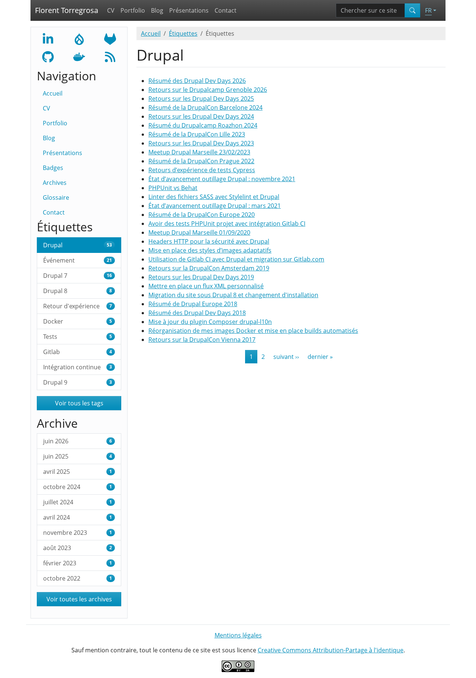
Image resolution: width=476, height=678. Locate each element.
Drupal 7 (77, 275)
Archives (55, 183)
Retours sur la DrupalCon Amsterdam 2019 (208, 268)
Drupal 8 (77, 291)
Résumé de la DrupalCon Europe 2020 (201, 215)
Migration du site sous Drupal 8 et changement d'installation (233, 295)
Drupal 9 (77, 382)
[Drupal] (79, 38)
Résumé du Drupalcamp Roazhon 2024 (202, 125)
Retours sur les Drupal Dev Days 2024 (201, 116)
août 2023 (77, 548)
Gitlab (77, 352)
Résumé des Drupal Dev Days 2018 (197, 313)
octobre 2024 (77, 487)
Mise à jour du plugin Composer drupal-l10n (210, 322)
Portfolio (132, 10)
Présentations (189, 10)
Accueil (52, 93)
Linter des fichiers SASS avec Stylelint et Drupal (213, 197)
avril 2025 (77, 471)
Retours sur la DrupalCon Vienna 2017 (201, 339)
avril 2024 (77, 517)
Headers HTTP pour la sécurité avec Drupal (208, 241)
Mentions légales (238, 635)
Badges (53, 168)
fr (428, 10)
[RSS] (110, 56)
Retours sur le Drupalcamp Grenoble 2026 (207, 90)
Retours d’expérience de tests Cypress (201, 170)
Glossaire (56, 197)
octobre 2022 (77, 578)
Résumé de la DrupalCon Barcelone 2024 (205, 107)
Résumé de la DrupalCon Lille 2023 (196, 134)
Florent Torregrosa (66, 10)
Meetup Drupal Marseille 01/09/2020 (199, 232)
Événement (77, 260)
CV (111, 10)
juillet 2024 (77, 502)
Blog (157, 10)
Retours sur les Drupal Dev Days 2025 (201, 98)
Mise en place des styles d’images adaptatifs (209, 250)
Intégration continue (77, 367)
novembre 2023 (77, 532)
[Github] (48, 56)
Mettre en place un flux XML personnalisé (206, 286)
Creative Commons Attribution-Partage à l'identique (330, 650)
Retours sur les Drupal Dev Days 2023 (201, 143)
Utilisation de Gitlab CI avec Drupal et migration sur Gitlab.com (236, 259)
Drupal (77, 245)
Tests (77, 336)
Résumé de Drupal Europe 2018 (192, 304)
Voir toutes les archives (79, 599)
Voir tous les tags (79, 403)
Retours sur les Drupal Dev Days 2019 (201, 277)
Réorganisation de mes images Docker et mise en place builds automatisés (253, 331)
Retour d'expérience (77, 306)
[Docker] (79, 56)
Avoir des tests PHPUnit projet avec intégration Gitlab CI (226, 223)
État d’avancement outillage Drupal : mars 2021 (214, 206)
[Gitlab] (110, 38)
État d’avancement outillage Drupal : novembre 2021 (221, 179)
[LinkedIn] (48, 38)
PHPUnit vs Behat (172, 188)
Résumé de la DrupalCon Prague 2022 (201, 161)
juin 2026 (77, 441)
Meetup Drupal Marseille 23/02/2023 (199, 152)
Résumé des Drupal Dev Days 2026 (197, 81)
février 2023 (77, 563)
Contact (226, 10)
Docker (77, 321)
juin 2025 (77, 456)
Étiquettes (183, 33)
